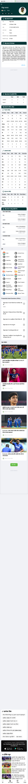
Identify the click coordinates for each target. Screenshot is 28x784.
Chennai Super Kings (19, 53)
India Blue (6, 50)
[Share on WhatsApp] (8, 13)
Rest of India (14, 52)
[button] (14, 352)
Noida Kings (14, 58)
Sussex (4, 56)
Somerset (23, 55)
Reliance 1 (8, 58)
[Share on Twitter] (2, 13)
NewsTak (8, 1)
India (11, 48)
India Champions (21, 58)
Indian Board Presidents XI (15, 50)
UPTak (11, 1)
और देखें (13, 464)
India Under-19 (15, 55)
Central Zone (16, 48)
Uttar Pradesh (13, 56)
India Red (8, 52)
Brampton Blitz (6, 59)
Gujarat (8, 56)
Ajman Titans (13, 59)
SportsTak (3, 1)
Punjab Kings (10, 53)
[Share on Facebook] (5, 13)
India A (21, 48)
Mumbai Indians (7, 55)
